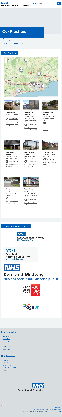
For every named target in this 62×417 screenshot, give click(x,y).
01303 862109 (13, 198)
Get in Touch (6, 349)
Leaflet (39, 96)
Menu (34, 3)
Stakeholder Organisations (13, 43)
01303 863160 (13, 161)
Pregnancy (6, 370)
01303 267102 (51, 159)
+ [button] (6, 59)
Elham (10, 112)
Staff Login (58, 411)
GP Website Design (38, 409)
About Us (6, 336)
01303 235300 (32, 161)
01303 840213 (13, 119)
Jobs (4, 344)
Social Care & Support (9, 368)
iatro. (46, 409)
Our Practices (8, 41)
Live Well (5, 362)
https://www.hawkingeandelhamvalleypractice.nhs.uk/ (12, 123)
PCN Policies (6, 339)
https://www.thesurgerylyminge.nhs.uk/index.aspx (12, 203)
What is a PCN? (7, 346)
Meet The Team (7, 341)
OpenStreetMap (49, 96)
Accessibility (57, 407)
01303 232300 (51, 123)
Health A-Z (6, 360)
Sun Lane (48, 152)
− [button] (6, 62)
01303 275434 (32, 200)
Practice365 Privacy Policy (54, 409)
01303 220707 (32, 125)
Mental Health (7, 365)
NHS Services (6, 373)
